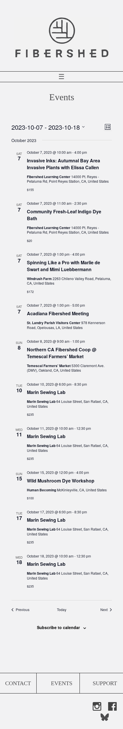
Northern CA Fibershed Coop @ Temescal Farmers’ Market (61, 353)
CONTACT (18, 683)
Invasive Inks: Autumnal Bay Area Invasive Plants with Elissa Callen (63, 164)
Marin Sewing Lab (46, 392)
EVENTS (61, 683)
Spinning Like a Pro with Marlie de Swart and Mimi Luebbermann (63, 266)
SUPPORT (105, 683)
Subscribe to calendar (58, 627)
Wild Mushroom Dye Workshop (60, 480)
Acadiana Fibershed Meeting (58, 313)
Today (61, 609)
